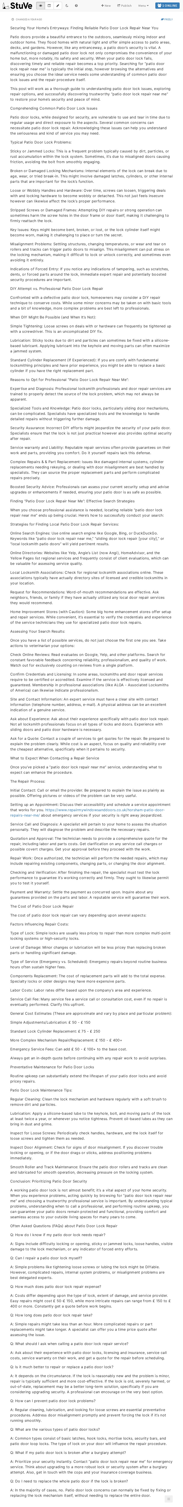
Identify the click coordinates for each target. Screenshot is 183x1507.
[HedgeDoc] (17, 5)
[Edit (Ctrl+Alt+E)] (58, 5)
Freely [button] (168, 19)
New (107, 6)
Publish (126, 6)
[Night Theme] (67, 5)
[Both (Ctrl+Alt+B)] (49, 5)
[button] (169, 1499)
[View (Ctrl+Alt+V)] (40, 5)
